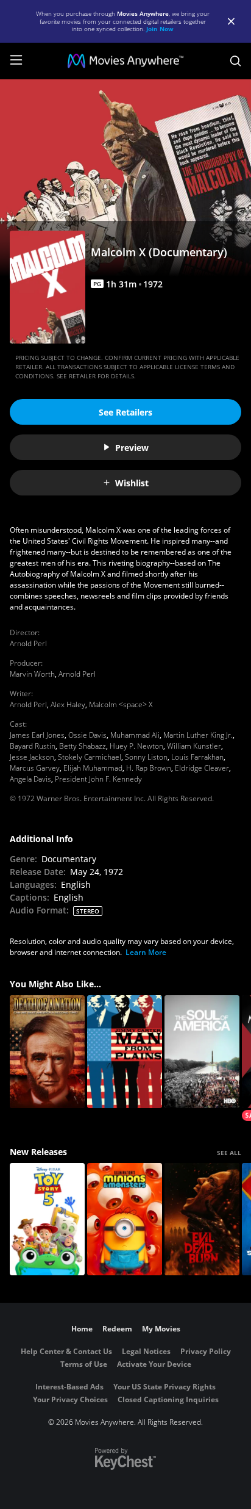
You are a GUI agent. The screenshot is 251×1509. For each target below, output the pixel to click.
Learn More (145, 952)
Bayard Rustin (32, 746)
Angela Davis (30, 779)
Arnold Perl (28, 643)
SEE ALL (229, 1152)
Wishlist (132, 483)
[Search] (235, 61)
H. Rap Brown (148, 768)
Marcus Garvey (35, 768)
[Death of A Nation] (47, 1051)
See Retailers (125, 412)
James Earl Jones (37, 735)
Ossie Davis (87, 735)
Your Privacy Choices (70, 1399)
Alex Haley (68, 704)
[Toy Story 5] (47, 1219)
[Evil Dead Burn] (201, 1219)
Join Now (160, 28)
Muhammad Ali (135, 735)
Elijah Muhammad (92, 768)
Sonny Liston (146, 757)
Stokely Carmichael (89, 757)
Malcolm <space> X (120, 704)
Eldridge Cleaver (202, 768)
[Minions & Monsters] (124, 1219)
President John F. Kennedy (98, 779)
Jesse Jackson (32, 757)
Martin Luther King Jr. (198, 735)
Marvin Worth (32, 674)
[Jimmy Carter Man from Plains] (124, 1051)
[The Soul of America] (201, 1051)
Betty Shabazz (82, 746)
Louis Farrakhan (197, 757)
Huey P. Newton (136, 746)
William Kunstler (194, 746)
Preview (132, 447)
